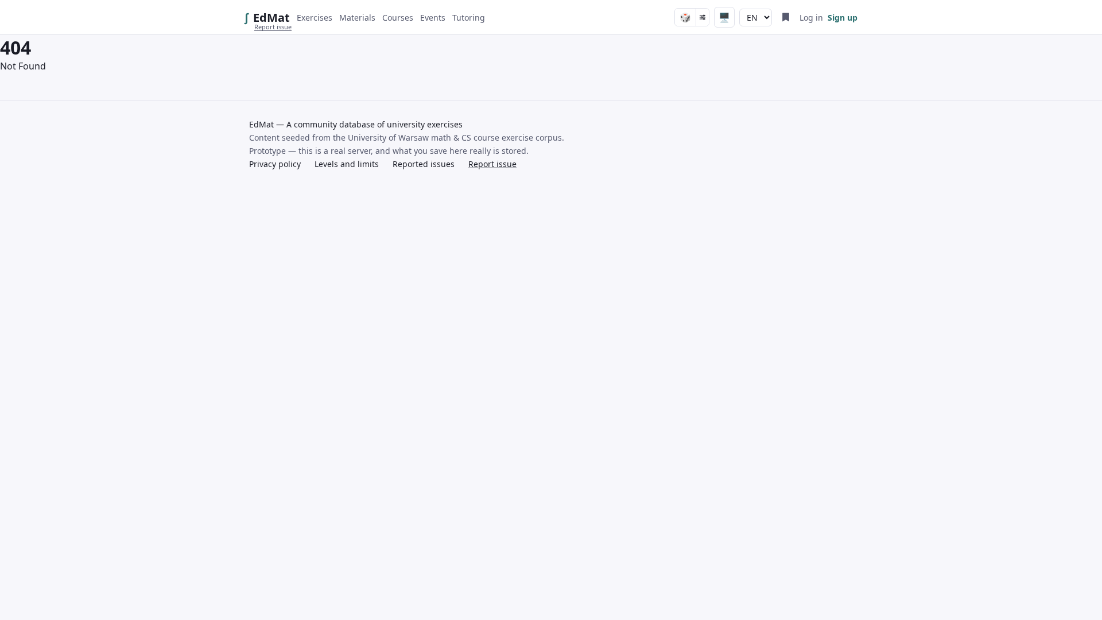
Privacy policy (275, 163)
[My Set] (786, 17)
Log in (811, 17)
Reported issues (424, 163)
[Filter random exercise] (702, 17)
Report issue (273, 26)
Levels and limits (347, 163)
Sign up (842, 17)
